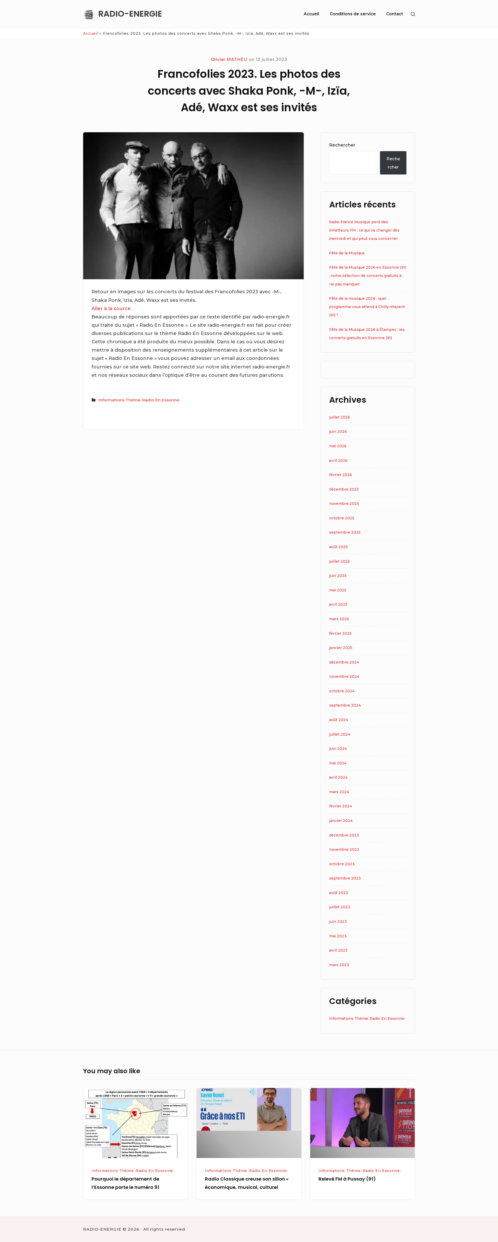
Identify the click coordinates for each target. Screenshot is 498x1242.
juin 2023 (338, 921)
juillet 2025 (339, 561)
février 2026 (340, 475)
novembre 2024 (344, 676)
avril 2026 (338, 460)
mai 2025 (337, 590)
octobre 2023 (342, 864)
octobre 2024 (342, 691)
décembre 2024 (344, 662)
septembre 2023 (345, 878)
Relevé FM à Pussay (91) (347, 1179)
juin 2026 (338, 431)
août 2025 (338, 547)
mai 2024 (338, 763)
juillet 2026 (339, 417)
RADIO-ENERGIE (130, 14)
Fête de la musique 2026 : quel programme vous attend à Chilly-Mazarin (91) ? (367, 306)
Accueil (311, 13)
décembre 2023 (344, 835)
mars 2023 (339, 965)
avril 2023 (338, 950)
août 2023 (338, 893)
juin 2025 (338, 576)
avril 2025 (338, 604)
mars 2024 (339, 792)
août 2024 (338, 720)
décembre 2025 (344, 489)
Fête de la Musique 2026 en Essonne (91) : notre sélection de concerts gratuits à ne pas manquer (367, 275)
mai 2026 (338, 446)
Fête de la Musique (347, 253)
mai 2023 (338, 936)
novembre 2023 (344, 849)
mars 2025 (339, 619)
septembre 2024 (345, 705)
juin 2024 (338, 748)
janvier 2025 (340, 648)
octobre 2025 (341, 518)
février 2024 (340, 806)
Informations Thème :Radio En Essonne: (139, 399)
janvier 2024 (340, 821)
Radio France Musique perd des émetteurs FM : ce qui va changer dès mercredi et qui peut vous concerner (364, 230)
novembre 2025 (344, 503)
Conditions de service (353, 13)
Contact (394, 13)
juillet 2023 (339, 907)
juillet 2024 (339, 734)
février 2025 (340, 633)
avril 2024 (338, 777)
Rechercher (342, 145)
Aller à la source (111, 308)
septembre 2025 (345, 532)
